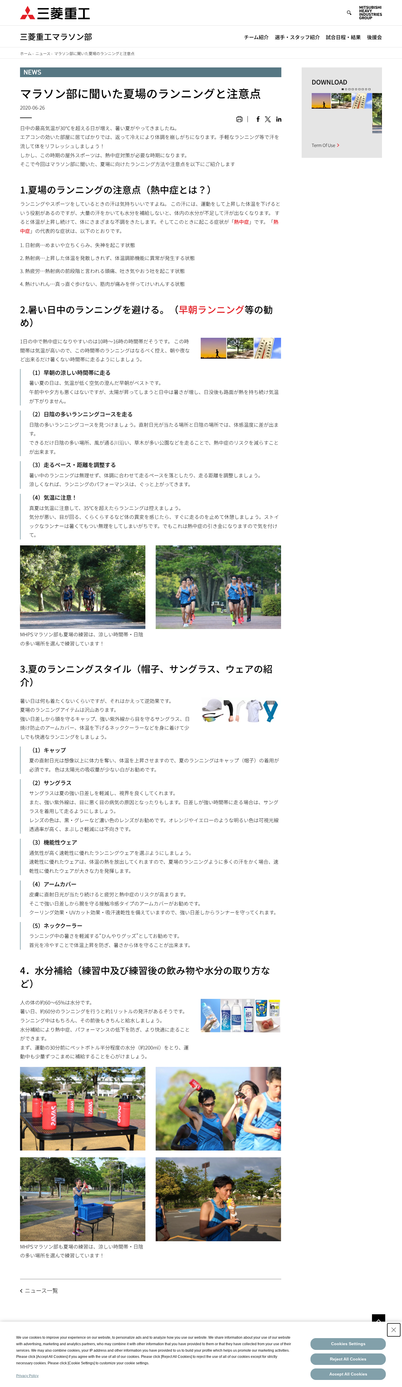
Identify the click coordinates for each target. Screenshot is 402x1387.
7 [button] (363, 89)
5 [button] (356, 89)
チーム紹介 (256, 37)
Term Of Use (323, 145)
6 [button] (359, 89)
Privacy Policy (27, 1376)
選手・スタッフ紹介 (297, 37)
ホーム (25, 53)
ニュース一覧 (41, 1290)
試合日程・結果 (343, 37)
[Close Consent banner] (393, 1329)
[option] (342, 113)
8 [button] (366, 89)
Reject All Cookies (348, 1359)
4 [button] (353, 89)
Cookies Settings (348, 1343)
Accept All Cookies (348, 1374)
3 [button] (349, 89)
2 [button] (346, 89)
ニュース (42, 53)
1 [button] (343, 89)
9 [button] (369, 89)
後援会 (374, 37)
